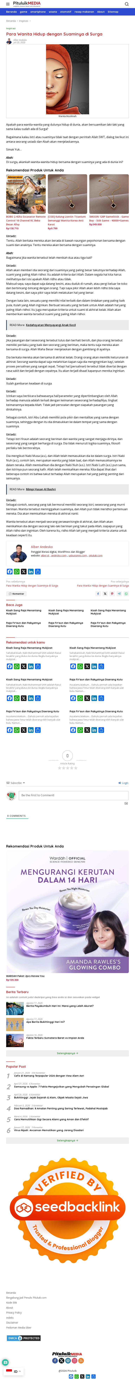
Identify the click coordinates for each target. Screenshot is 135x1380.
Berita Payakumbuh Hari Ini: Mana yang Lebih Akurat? (60, 1006)
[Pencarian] (127, 4)
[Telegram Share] (119, 593)
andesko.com (58, 555)
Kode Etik (11, 1302)
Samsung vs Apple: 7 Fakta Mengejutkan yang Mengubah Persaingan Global (61, 1086)
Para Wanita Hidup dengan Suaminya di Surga (32, 583)
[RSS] (81, 1361)
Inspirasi (11, 28)
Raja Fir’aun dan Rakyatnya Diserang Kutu (108, 624)
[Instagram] (74, 1361)
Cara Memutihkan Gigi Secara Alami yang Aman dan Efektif (51, 1119)
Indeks (10, 1317)
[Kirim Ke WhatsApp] (126, 593)
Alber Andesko (20, 40)
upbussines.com (78, 555)
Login (124, 783)
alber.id (45, 555)
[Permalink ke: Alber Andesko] (9, 41)
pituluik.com (95, 555)
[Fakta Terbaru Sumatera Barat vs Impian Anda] (15, 1040)
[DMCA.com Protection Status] (23, 1337)
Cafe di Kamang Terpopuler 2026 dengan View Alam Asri (49, 1075)
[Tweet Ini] (105, 593)
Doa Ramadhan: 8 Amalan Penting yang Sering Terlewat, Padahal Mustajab (61, 1108)
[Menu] (8, 4)
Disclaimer (12, 1322)
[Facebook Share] (98, 593)
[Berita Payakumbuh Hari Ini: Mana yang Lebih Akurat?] (15, 1008)
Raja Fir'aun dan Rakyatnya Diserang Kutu (23, 624)
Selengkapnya (66, 1053)
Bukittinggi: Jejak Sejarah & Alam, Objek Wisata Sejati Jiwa (51, 1097)
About (9, 1307)
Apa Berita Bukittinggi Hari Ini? (45, 1022)
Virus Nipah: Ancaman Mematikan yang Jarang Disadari (49, 1130)
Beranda (11, 1292)
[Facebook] (55, 1361)
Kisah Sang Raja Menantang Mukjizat (23, 612)
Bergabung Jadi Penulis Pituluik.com (26, 1297)
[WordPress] (68, 1361)
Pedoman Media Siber (18, 1327)
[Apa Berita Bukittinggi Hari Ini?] (15, 1024)
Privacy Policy (14, 1312)
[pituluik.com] (26, 4)
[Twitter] (61, 1361)
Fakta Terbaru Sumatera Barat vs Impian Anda (55, 1038)
